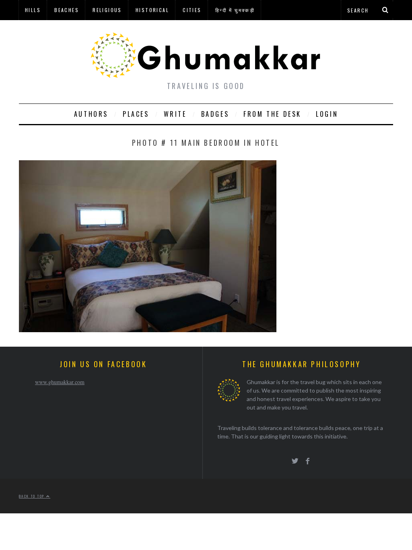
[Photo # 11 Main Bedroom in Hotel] (147, 329)
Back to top (32, 496)
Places (136, 114)
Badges (215, 114)
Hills (33, 9)
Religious (107, 9)
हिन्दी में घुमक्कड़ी (235, 9)
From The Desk (272, 114)
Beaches (66, 9)
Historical (152, 9)
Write (175, 114)
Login (327, 114)
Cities (192, 9)
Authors (91, 114)
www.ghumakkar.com (59, 382)
